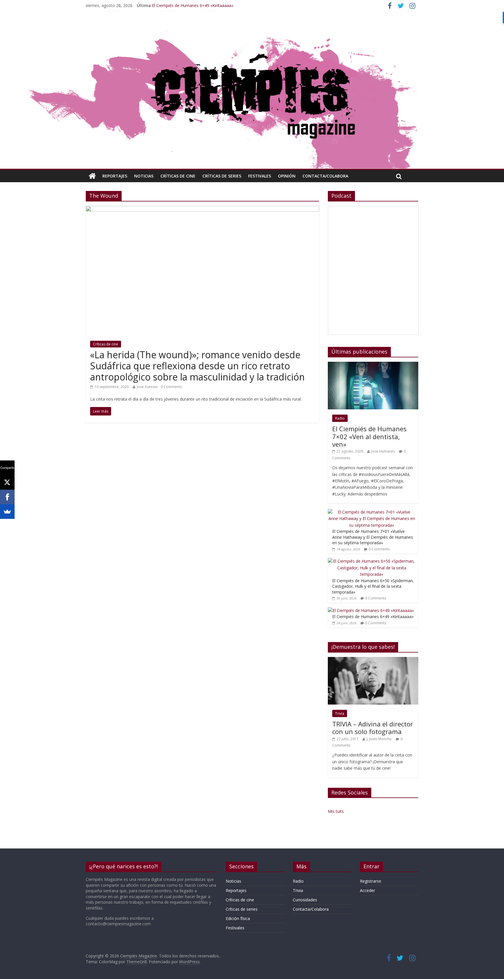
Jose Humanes (383, 451)
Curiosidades (305, 900)
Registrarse (370, 881)
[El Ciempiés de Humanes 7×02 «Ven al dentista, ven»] (373, 365)
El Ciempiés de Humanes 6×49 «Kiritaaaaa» (192, 5)
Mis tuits (336, 811)
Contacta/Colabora (325, 176)
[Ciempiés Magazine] (252, 28)
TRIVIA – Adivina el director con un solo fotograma (372, 727)
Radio (340, 418)
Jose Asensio (147, 386)
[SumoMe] (7, 511)
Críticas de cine (177, 176)
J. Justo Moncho (379, 738)
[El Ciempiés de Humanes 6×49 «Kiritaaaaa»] (371, 610)
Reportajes (114, 176)
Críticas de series (221, 176)
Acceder (367, 890)
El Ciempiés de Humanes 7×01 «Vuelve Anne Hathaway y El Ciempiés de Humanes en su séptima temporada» (372, 536)
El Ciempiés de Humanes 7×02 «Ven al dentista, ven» (369, 436)
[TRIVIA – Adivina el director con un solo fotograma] (373, 660)
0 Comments (171, 386)
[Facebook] (7, 497)
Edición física (238, 918)
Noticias (143, 176)
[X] (7, 482)
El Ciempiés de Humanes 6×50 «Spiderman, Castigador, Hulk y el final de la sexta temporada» (373, 586)
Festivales (259, 176)
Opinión (286, 176)
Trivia (339, 713)
